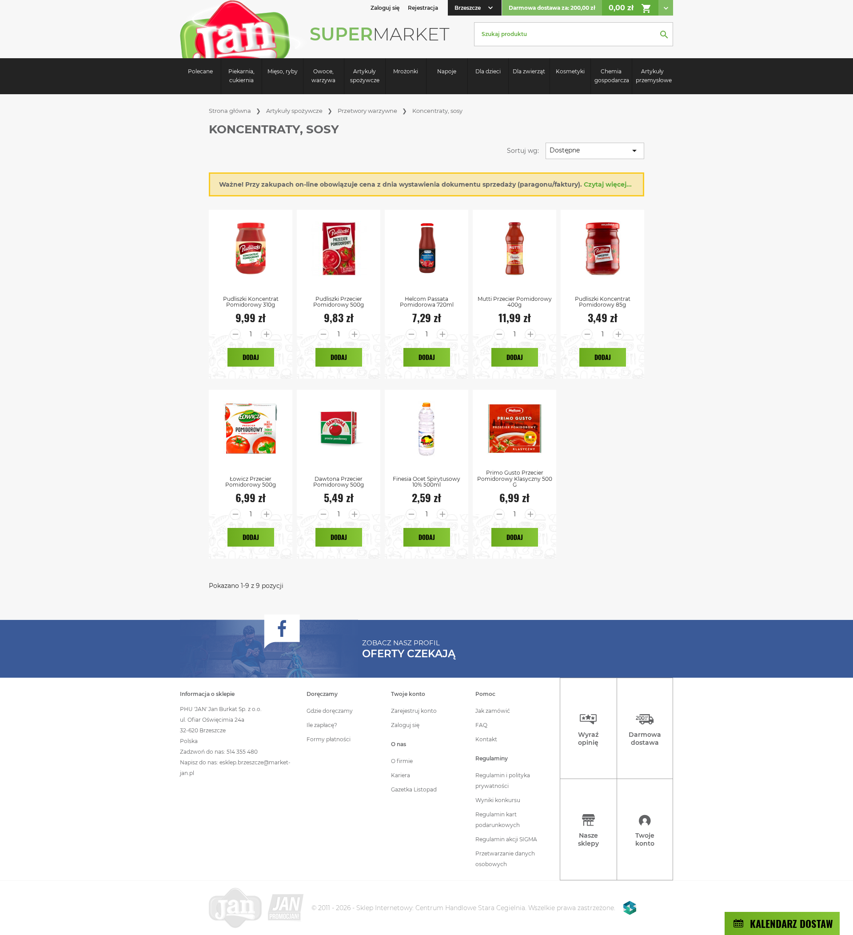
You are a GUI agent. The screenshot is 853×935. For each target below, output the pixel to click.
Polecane (200, 71)
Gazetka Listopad (414, 789)
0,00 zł (630, 8)
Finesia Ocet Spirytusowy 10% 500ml (426, 481)
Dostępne (595, 150)
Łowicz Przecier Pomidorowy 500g (250, 481)
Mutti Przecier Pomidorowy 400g (515, 302)
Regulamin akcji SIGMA (506, 839)
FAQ (481, 725)
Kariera (400, 775)
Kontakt (486, 739)
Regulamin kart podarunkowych (497, 819)
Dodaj (251, 357)
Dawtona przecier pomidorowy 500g (338, 481)
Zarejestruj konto (414, 710)
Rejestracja (423, 7)
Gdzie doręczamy (330, 710)
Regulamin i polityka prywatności (502, 780)
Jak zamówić (492, 710)
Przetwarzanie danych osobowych (505, 858)
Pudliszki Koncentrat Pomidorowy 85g (602, 302)
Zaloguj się (405, 725)
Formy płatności (329, 739)
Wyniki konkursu (497, 800)
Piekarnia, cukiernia (241, 76)
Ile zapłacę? (322, 725)
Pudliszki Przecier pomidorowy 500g (338, 302)
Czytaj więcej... (608, 184)
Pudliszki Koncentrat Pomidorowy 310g (251, 302)
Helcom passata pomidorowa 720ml (427, 302)
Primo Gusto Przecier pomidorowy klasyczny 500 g (514, 478)
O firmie (402, 761)
